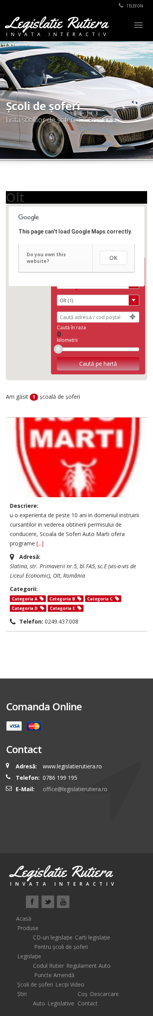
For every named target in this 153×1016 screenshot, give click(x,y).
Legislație (29, 956)
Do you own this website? (46, 257)
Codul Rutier (48, 965)
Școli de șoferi (35, 984)
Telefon (134, 6)
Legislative (60, 1003)
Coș (82, 994)
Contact (88, 1003)
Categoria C (100, 599)
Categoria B (62, 599)
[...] (40, 543)
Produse (27, 928)
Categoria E (62, 608)
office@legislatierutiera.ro (74, 789)
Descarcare (104, 994)
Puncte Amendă (54, 975)
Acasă (23, 918)
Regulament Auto (88, 965)
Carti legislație (92, 937)
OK (113, 257)
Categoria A (24, 599)
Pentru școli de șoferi (61, 946)
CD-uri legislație (53, 937)
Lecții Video (69, 984)
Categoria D (25, 608)
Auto (39, 1003)
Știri (22, 994)
